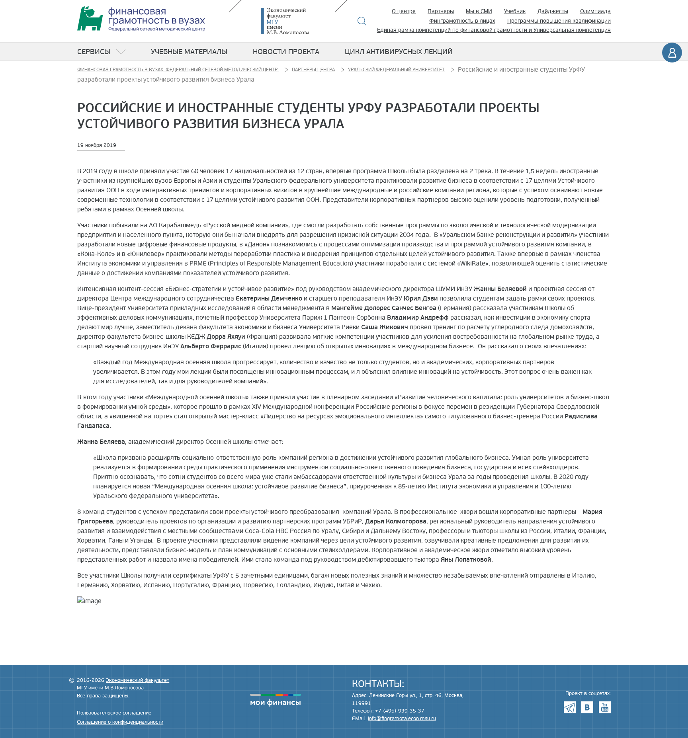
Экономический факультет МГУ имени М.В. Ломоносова (297, 21)
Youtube (605, 707)
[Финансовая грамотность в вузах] (141, 19)
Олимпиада (595, 11)
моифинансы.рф (275, 700)
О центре (404, 11)
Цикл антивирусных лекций (399, 51)
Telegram (570, 707)
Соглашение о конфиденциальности (120, 722)
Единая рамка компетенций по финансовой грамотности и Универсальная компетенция (494, 30)
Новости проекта (286, 51)
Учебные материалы (189, 51)
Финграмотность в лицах (462, 21)
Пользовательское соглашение (114, 713)
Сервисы (93, 51)
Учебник (515, 11)
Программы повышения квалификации (559, 21)
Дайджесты (553, 11)
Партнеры (441, 11)
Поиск (362, 21)
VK (587, 707)
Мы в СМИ (479, 11)
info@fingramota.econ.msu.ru (402, 718)
